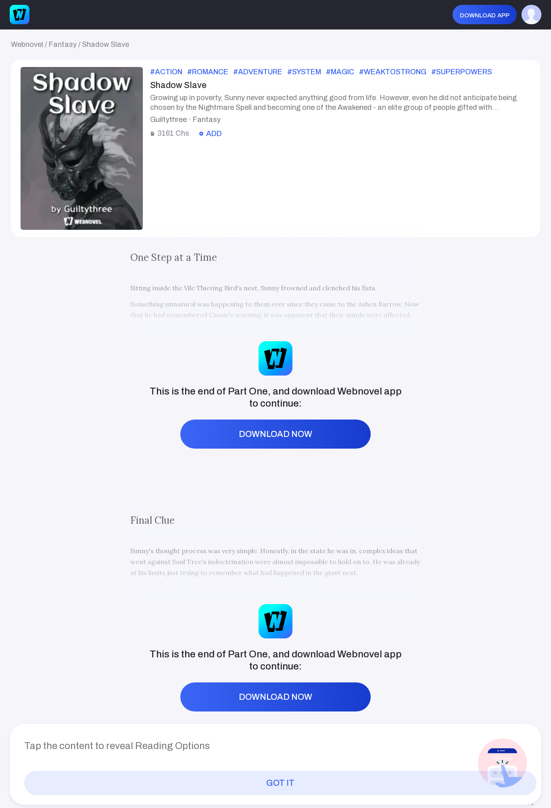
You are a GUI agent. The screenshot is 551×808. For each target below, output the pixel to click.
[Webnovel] (19, 14)
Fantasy (62, 44)
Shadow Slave (105, 44)
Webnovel (27, 44)
